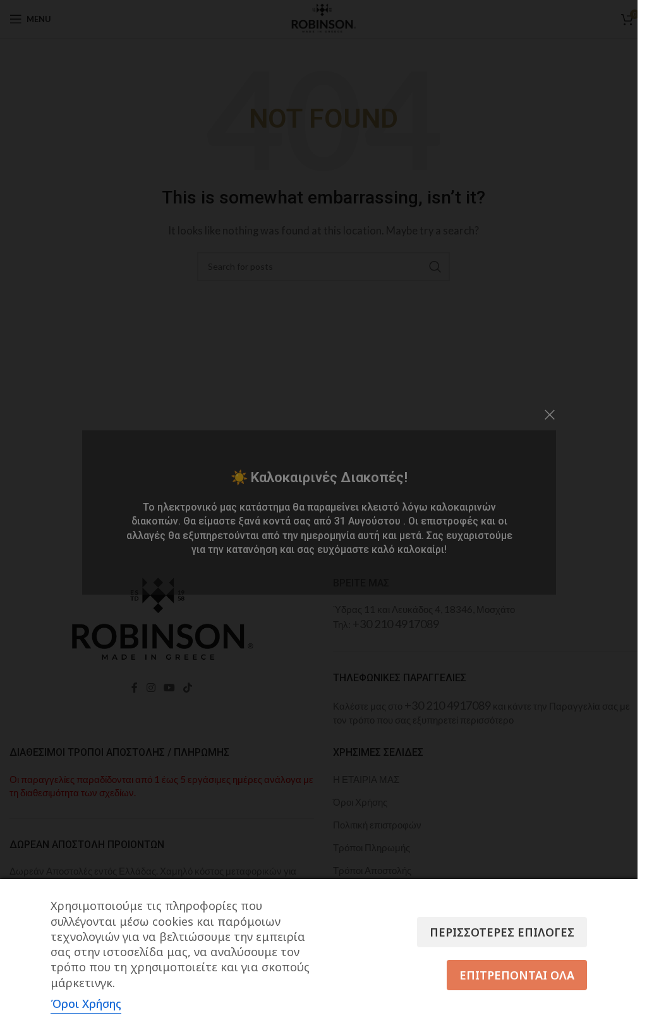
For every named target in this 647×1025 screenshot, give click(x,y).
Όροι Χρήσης (86, 1003)
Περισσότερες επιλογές (502, 932)
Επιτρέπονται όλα (516, 975)
